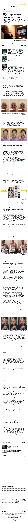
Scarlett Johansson (8, 334)
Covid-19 (16, 11)
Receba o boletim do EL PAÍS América (8, 442)
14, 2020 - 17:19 (14, 43)
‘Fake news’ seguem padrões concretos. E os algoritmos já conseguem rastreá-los (14, 451)
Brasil (3, 9)
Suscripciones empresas (13, 517)
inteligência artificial (13, 66)
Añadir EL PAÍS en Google (23, 45)
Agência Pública (4, 13)
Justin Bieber (18, 49)
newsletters (3, 499)
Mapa (21, 516)
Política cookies (15, 516)
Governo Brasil (3, 11)
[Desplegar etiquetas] (24, 456)
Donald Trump (17, 276)
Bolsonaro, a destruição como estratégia (8, 486)
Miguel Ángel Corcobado (9, 447)
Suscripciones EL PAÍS (9, 517)
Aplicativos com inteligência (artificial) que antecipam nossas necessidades (14, 446)
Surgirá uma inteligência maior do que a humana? (4, 54)
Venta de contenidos (9, 516)
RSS (16, 517)
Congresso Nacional (12, 11)
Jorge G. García (8, 452)
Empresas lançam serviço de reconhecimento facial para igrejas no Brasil (4, 61)
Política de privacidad (19, 516)
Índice (17, 517)
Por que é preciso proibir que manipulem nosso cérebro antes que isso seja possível (4, 69)
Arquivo (16, 499)
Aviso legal (13, 516)
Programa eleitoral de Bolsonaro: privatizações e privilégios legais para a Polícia (13, 491)
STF (9, 11)
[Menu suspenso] (2, 6)
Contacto (7, 516)
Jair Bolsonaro (7, 11)
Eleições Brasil (18, 11)
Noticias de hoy (19, 517)
